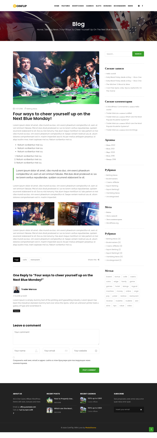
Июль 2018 (110, 156)
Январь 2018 (111, 159)
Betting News (51, 29)
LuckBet (129, 113)
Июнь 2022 (110, 145)
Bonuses (107, 6)
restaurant (35, 259)
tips (114, 305)
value (122, 305)
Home (56, 6)
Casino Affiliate (112, 182)
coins (108, 281)
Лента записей (111, 216)
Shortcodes (78, 6)
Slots (98, 6)
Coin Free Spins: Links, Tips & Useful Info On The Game (124, 89)
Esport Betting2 (112, 189)
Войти (108, 212)
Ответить (16, 311)
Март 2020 (110, 152)
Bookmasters (112, 178)
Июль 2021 (110, 148)
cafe (25, 259)
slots (108, 305)
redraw (123, 296)
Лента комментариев (114, 219)
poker (115, 296)
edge (116, 281)
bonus (117, 276)
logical (134, 286)
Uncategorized (112, 196)
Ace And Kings (131, 130)
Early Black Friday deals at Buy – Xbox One (123, 77)
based (109, 276)
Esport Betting (112, 186)
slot (136, 301)
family (124, 281)
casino (133, 276)
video (129, 305)
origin (136, 291)
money (120, 291)
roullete (129, 301)
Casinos (90, 6)
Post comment (89, 370)
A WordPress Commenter (117, 106)
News (130, 6)
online (128, 291)
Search (138, 54)
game (132, 281)
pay (107, 296)
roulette (119, 301)
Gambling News (113, 193)
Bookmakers (120, 6)
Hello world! (111, 73)
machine (110, 291)
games (109, 286)
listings (126, 286)
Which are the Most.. (63, 408)
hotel (117, 286)
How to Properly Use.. (63, 398)
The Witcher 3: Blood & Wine (118, 84)
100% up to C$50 (95, 398)
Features (65, 6)
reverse (109, 301)
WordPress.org (112, 223)
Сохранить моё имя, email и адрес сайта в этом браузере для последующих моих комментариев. (51, 361)
